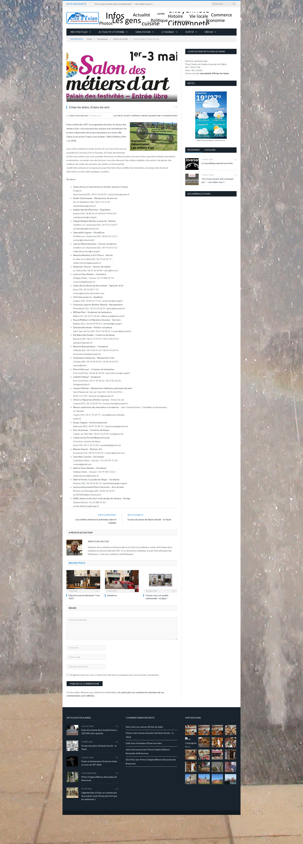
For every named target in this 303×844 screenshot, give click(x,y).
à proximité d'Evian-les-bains (214, 73)
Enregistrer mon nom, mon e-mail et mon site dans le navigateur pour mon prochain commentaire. (114, 674)
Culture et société (122, 116)
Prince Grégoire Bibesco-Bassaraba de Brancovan (99, 778)
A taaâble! (168, 32)
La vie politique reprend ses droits (217, 163)
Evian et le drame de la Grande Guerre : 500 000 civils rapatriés (99, 731)
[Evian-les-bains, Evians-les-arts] (121, 75)
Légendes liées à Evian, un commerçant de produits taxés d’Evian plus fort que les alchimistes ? (99, 795)
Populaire (210, 150)
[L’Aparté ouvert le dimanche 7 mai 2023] (83, 581)
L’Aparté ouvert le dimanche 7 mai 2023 (113, 4)
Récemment (193, 150)
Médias (209, 32)
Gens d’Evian (143, 32)
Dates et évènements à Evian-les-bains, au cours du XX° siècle (99, 763)
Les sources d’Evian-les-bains (149, 726)
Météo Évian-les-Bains (205, 140)
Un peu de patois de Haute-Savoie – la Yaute (149, 519)
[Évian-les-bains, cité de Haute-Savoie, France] (151, 17)
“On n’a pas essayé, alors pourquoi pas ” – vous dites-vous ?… (217, 180)
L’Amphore (112, 595)
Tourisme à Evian (169, 116)
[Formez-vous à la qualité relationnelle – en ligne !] (160, 581)
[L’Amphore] (122, 581)
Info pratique (79, 32)
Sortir (189, 32)
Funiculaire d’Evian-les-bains (149, 743)
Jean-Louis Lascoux (79, 116)
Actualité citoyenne (111, 32)
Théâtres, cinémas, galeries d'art (146, 116)
